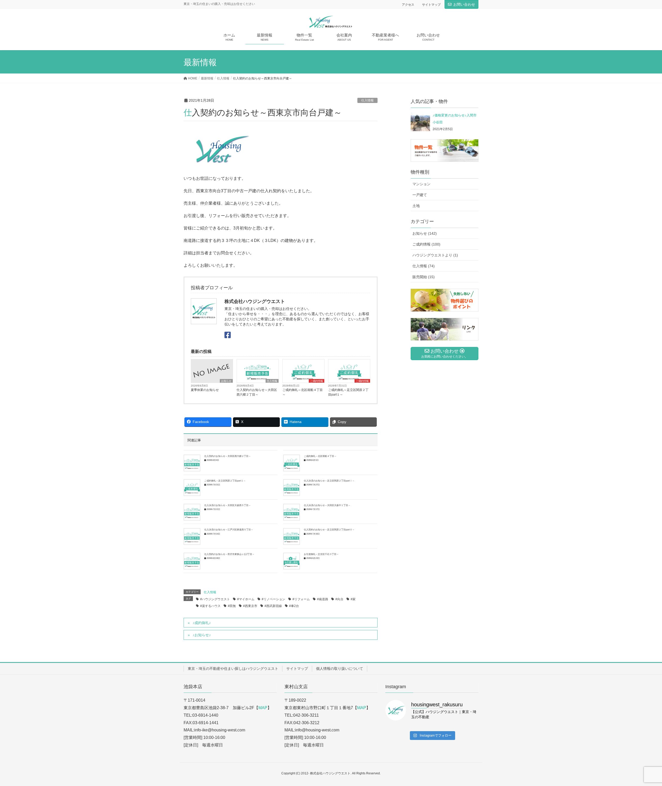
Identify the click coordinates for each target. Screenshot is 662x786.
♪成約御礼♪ (202, 623)
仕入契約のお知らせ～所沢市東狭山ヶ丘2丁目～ (229, 554)
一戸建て (419, 195)
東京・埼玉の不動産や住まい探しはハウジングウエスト (233, 668)
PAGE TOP (642, 757)
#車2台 (294, 606)
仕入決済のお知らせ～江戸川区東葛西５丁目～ (228, 529)
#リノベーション (273, 599)
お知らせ (226, 381)
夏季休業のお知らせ (205, 390)
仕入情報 (367, 100)
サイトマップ (431, 4)
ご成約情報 (316, 381)
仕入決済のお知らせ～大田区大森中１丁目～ (327, 505)
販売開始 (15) (423, 277)
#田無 (232, 606)
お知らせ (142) (424, 233)
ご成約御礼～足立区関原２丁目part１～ (348, 392)
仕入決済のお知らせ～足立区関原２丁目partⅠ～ (329, 480)
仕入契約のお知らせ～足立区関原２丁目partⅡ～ (329, 529)
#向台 (339, 599)
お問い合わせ (464, 4)
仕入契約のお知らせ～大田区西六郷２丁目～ (257, 392)
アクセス (408, 4)
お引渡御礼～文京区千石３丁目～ (321, 554)
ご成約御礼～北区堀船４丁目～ (302, 392)
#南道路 (322, 599)
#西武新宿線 (273, 606)
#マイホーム (245, 599)
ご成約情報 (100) (426, 244)
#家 (353, 599)
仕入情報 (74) (423, 266)
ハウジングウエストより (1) (435, 255)
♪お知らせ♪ (202, 635)
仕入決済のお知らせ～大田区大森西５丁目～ (227, 505)
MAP (262, 708)
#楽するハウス (210, 606)
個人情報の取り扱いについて (339, 668)
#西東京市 (250, 606)
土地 (416, 206)
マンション (421, 184)
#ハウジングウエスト (215, 599)
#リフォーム (301, 599)
